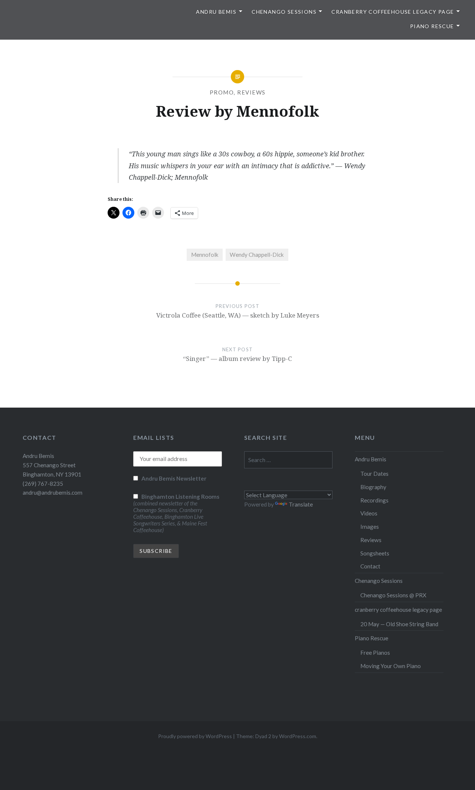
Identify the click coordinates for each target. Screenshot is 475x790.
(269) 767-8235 (43, 483)
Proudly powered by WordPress (195, 736)
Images (369, 526)
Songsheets (374, 553)
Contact (370, 566)
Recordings (374, 500)
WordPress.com (297, 736)
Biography (373, 487)
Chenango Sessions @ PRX (393, 595)
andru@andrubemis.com (52, 492)
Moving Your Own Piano (390, 666)
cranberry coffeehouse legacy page (392, 12)
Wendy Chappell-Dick (257, 254)
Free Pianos (375, 652)
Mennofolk (205, 254)
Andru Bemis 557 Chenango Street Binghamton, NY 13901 (52, 465)
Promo (222, 92)
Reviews (251, 92)
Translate (301, 504)
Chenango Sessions (284, 12)
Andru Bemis (216, 12)
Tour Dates (374, 473)
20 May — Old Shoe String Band (399, 624)
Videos (368, 513)
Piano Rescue (432, 26)
